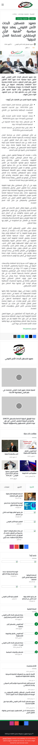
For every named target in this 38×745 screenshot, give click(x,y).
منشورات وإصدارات (23, 14)
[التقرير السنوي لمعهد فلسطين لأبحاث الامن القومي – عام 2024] (10, 464)
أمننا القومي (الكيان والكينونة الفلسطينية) (30, 452)
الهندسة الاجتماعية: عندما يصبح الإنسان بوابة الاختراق (13, 504)
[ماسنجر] (26, 336)
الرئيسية (32, 14)
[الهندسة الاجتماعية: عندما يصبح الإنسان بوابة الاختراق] (30, 506)
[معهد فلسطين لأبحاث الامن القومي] (25, 4)
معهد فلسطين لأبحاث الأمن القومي (24, 44)
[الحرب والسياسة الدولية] (10, 446)
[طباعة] (15, 336)
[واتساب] (22, 336)
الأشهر (19, 486)
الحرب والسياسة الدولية (11, 454)
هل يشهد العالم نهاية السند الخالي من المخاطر (12, 513)
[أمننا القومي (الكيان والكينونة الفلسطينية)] (28, 444)
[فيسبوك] (34, 336)
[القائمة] (3, 5)
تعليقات (6, 486)
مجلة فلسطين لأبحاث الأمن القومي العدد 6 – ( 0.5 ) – (12, 643)
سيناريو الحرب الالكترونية (29, 473)
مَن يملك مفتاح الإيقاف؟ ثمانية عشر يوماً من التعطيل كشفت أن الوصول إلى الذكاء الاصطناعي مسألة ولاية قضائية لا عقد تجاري (13, 534)
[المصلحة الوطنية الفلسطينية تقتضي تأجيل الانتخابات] (30, 496)
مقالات (14, 14)
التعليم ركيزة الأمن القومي (14, 521)
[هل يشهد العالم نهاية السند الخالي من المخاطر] (30, 515)
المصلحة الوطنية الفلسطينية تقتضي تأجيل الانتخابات (14, 494)
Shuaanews (27, 328)
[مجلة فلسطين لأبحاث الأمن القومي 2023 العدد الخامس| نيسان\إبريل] (30, 618)
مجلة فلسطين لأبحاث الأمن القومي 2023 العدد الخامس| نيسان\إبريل (12, 616)
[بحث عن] (35, 5)
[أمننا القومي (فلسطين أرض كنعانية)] (30, 627)
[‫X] (30, 336)
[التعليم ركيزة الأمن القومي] (30, 524)
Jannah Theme (7, 738)
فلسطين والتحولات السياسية (14, 652)
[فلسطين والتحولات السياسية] (30, 655)
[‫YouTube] (16, 547)
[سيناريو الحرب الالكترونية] (28, 465)
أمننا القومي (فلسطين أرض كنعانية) (15, 625)
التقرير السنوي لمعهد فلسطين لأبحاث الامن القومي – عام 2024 (11, 473)
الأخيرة (32, 486)
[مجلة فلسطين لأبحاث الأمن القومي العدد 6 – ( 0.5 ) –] (30, 646)
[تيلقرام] (18, 336)
